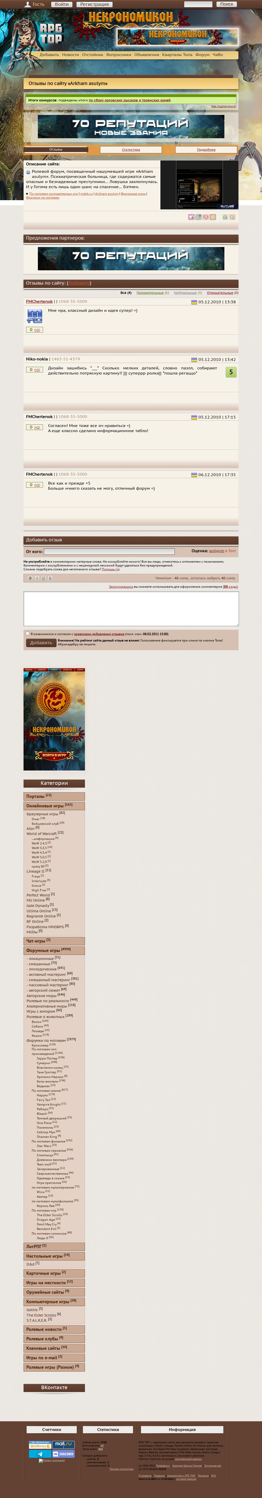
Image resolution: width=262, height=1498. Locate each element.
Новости (70, 54)
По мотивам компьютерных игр (53, 194)
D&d (31, 1264)
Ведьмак (43, 1086)
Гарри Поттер (47, 1058)
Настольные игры (44, 1256)
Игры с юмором (41, 1011)
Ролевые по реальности (48, 1001)
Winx (41, 1192)
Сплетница (45, 1155)
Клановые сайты (43, 1349)
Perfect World (38, 895)
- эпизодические (42, 969)
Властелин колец (50, 1067)
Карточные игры (43, 1274)
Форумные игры (133, 194)
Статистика (131, 150)
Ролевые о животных (45, 1017)
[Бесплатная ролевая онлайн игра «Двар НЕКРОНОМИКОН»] (177, 45)
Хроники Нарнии (50, 1077)
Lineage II (36, 871)
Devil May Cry (47, 1224)
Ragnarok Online (41, 916)
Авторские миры (42, 995)
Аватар (42, 1197)
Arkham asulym (106, 194)
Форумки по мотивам (42, 197)
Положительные (150, 293)
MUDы (32, 932)
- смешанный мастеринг (48, 980)
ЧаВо (218, 54)
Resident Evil (46, 1229)
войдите (216, 551)
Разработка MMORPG (45, 927)
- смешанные (38, 964)
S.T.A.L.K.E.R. (37, 1320)
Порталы (35, 797)
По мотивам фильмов (48, 1141)
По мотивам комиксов (49, 1233)
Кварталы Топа (177, 54)
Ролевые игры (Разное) (50, 1368)
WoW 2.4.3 (39, 843)
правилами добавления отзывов (99, 634)
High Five (39, 890)
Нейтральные (185, 293)
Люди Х (42, 1238)
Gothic (32, 1310)
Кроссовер (40, 1045)
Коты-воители (47, 1081)
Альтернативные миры (47, 1006)
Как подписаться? (224, 106)
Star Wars (44, 1146)
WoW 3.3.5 (39, 848)
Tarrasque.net (212, 1465)
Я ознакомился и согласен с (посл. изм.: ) (99, 634)
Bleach (42, 1114)
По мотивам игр (44, 1210)
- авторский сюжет (43, 990)
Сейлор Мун (46, 1132)
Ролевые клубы (42, 1339)
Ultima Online (39, 911)
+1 (37, 330)
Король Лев (45, 1206)
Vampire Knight (49, 1104)
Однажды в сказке (50, 1178)
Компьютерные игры (47, 1302)
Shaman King (47, 1137)
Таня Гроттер (46, 1072)
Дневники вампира (52, 1160)
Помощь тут (110, 569)
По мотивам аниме (46, 1091)
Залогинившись (121, 586)
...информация (43, 839)
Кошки (37, 1035)
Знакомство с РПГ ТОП (181, 1475)
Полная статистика (122, 1469)
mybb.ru (86, 194)
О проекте (145, 1475)
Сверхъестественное (52, 1173)
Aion (31, 828)
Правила (159, 1475)
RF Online (35, 921)
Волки (36, 1022)
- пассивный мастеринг (47, 985)
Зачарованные (48, 1169)
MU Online (36, 900)
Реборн (42, 1109)
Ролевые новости (44, 1330)
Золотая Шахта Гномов (187, 1465)
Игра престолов (49, 1183)
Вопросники (118, 54)
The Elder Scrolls (49, 1215)
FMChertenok (39, 301)
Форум (202, 54)
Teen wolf (44, 1164)
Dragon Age (46, 1220)
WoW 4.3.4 (39, 852)
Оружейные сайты (45, 1293)
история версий (186, 1479)
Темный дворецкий (52, 1118)
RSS (213, 1475)
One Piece (44, 1123)
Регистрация (94, 4)
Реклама (203, 1475)
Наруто (42, 1095)
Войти (62, 4)
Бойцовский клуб (45, 824)
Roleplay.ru (163, 1465)
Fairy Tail (43, 1100)
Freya (36, 876)
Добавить (49, 54)
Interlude (39, 881)
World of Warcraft (42, 834)
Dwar (36, 819)
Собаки (37, 1026)
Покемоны (45, 1127)
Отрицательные (220, 293)
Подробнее (206, 150)
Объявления (146, 54)
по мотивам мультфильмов (52, 1201)
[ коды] (230, 586)
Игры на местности (46, 1283)
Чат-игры (35, 941)
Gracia (36, 885)
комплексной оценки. (188, 1459)
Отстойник (92, 54)
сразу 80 (38, 866)
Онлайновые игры (45, 806)
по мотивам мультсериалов (53, 1187)
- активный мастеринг (46, 974)
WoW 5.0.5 (39, 857)
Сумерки (43, 1063)
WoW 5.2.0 (39, 862)
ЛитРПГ (33, 1247)
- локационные (40, 959)
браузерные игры (42, 814)
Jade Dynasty (38, 906)
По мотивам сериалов (49, 1150)
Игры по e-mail (41, 1358)
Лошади (38, 1031)
